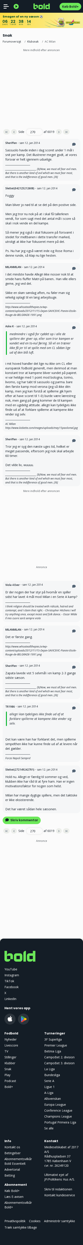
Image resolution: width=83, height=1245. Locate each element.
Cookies (35, 1221)
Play (7, 1075)
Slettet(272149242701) (19, 769)
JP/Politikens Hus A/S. (59, 1179)
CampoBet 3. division (59, 1063)
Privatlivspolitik (14, 1221)
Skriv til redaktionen (58, 1189)
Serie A (49, 1081)
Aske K (9, 326)
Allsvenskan (52, 1099)
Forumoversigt (12, 41)
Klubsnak (33, 41)
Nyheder (10, 1039)
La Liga (49, 1069)
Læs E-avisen (13, 1197)
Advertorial (12, 1169)
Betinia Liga (52, 1051)
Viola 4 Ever (12, 585)
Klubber (9, 1063)
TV (6, 1051)
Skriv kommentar (24, 820)
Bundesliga (52, 1075)
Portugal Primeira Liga (60, 1122)
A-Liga (48, 1093)
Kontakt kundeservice (59, 1195)
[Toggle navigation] (6, 6)
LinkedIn (10, 999)
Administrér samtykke (59, 1221)
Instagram (11, 975)
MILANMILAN (13, 267)
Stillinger (10, 1057)
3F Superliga (53, 1039)
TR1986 (10, 706)
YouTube (10, 969)
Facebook (11, 987)
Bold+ (8, 1087)
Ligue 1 (49, 1087)
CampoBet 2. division (59, 1057)
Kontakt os (12, 1147)
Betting (9, 1175)
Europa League (55, 1104)
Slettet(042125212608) (19, 188)
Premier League (55, 1045)
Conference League (58, 1110)
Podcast (10, 1081)
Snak (7, 1069)
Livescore (11, 1045)
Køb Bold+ (70, 6)
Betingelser (12, 1153)
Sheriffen (11, 143)
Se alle (49, 1128)
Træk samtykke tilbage (20, 1227)
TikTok (9, 981)
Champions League (58, 1116)
